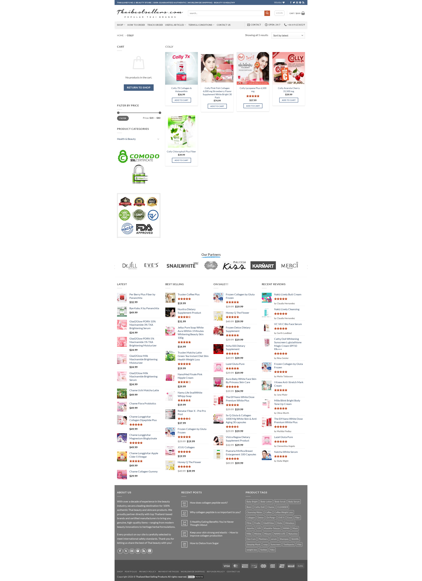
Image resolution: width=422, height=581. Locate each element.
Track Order (155, 25)
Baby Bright (252, 501)
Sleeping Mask (253, 544)
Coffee (268, 512)
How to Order (136, 25)
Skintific (295, 539)
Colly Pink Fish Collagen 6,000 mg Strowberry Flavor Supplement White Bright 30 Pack (217, 93)
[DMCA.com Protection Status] (195, 576)
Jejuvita (250, 528)
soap (265, 544)
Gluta (279, 523)
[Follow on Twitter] (294, 2)
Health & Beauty (126, 138)
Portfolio (131, 571)
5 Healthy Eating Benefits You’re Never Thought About (212, 523)
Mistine (257, 533)
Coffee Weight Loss (283, 512)
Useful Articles (174, 25)
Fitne (249, 523)
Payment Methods (168, 571)
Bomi (249, 507)
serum (274, 539)
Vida (299, 544)
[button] (279, 13)
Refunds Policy (216, 571)
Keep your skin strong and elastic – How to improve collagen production (214, 534)
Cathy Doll (259, 507)
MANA (286, 528)
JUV (259, 528)
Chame (270, 507)
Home (120, 35)
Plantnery (263, 539)
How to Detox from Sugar (204, 543)
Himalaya (289, 523)
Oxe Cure (251, 539)
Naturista (293, 533)
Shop (120, 25)
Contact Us (224, 25)
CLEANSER (282, 507)
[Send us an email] (297, 2)
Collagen (251, 517)
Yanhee (263, 549)
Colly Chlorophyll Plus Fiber (181, 151)
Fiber (297, 517)
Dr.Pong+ (271, 517)
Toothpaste (288, 544)
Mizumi (267, 533)
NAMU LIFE (280, 533)
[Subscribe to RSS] (303, 2)
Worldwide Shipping (193, 571)
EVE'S (281, 517)
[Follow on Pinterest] (300, 2)
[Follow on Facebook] (291, 2)
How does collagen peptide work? (209, 502)
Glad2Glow (268, 523)
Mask (295, 528)
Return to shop (138, 87)
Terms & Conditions (200, 25)
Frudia (257, 523)
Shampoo (284, 539)
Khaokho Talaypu (272, 528)
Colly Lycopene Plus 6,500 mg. (253, 90)
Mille (249, 533)
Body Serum (294, 501)
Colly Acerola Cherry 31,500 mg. (289, 90)
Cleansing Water (254, 512)
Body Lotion (266, 501)
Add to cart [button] (181, 100)
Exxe (289, 517)
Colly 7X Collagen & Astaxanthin (181, 90)
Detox (261, 517)
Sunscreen (275, 544)
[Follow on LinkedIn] (149, 551)
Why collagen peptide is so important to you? (215, 512)
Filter (123, 118)
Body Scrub (280, 501)
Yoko (272, 549)
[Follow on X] (126, 551)
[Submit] (267, 13)
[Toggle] (158, 139)
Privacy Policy (147, 571)
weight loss (252, 549)
